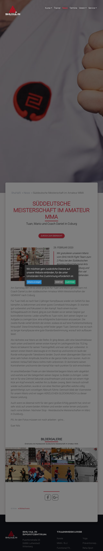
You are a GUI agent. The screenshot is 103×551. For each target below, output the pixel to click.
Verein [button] (82, 8)
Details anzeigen (34, 282)
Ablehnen (59, 282)
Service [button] (91, 8)
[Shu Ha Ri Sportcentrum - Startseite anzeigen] (12, 10)
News (65, 8)
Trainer (57, 8)
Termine (73, 8)
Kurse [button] (47, 8)
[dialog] (51, 275)
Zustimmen (70, 282)
